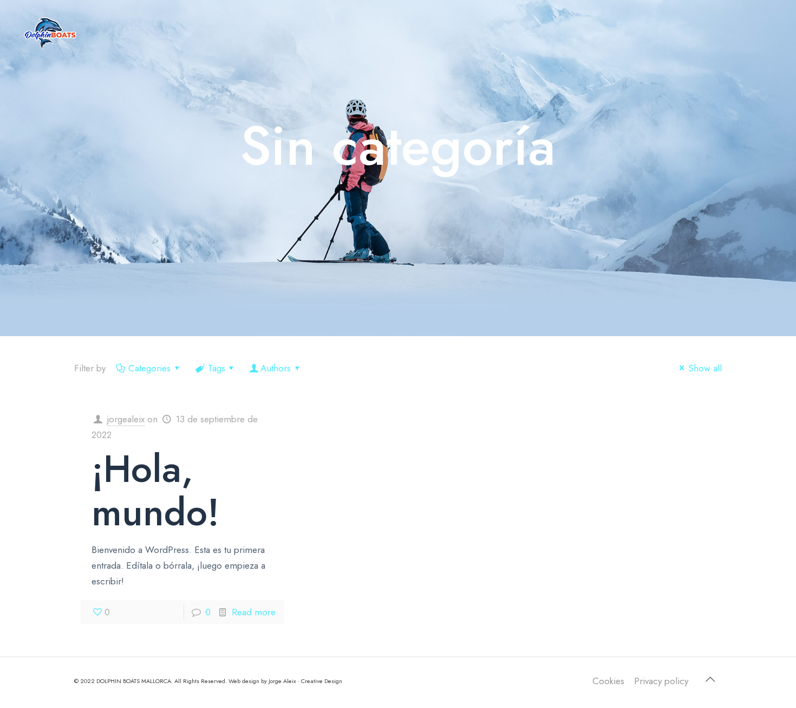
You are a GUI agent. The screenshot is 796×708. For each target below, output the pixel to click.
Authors (275, 368)
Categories (149, 368)
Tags (216, 368)
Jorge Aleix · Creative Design (305, 681)
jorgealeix (126, 419)
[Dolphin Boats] (50, 32)
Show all (705, 368)
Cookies (608, 680)
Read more (254, 612)
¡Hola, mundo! (155, 490)
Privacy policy (661, 680)
